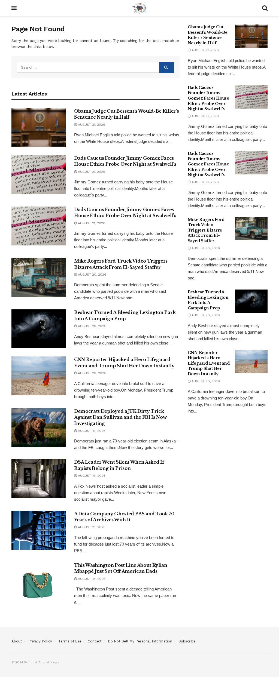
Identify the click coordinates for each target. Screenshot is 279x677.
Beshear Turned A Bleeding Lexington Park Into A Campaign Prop (208, 300)
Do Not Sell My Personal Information (140, 641)
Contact (95, 641)
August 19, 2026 (91, 431)
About (16, 641)
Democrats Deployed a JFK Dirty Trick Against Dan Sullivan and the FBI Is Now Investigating (120, 417)
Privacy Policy (40, 641)
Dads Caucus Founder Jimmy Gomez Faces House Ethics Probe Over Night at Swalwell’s (208, 98)
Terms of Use (69, 641)
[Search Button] (166, 67)
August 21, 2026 (91, 125)
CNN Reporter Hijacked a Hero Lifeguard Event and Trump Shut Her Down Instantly (209, 363)
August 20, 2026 (91, 274)
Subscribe (187, 641)
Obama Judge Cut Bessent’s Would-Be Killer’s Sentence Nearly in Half (208, 34)
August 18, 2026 (91, 579)
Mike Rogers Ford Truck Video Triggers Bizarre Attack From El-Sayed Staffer (206, 230)
